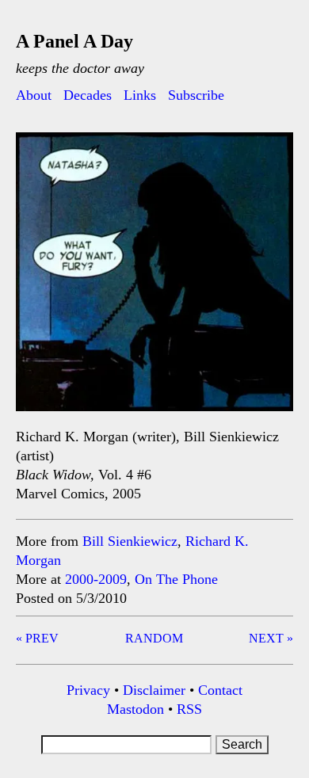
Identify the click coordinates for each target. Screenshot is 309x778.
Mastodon (135, 709)
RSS (189, 709)
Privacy (88, 690)
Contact (220, 690)
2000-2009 (96, 579)
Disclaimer (154, 690)
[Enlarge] (272, 153)
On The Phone (176, 579)
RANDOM (154, 638)
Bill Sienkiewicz (129, 541)
